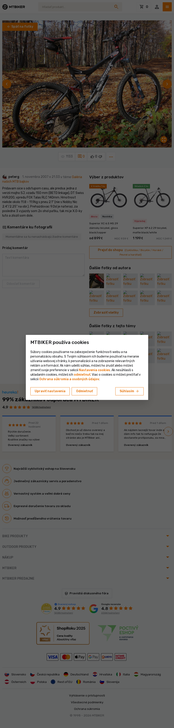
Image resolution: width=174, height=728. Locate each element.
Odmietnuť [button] (84, 391)
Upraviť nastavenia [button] (50, 391)
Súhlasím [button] (129, 391)
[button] (82, 375)
